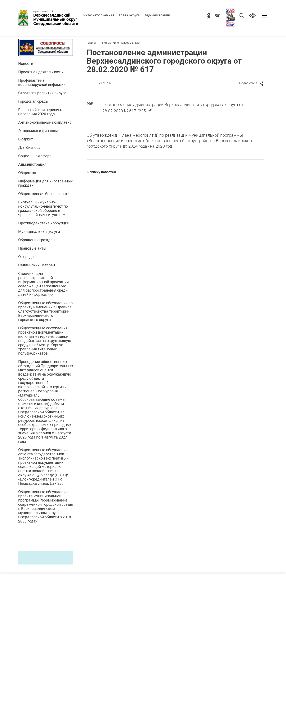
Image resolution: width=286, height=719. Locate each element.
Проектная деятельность (40, 72)
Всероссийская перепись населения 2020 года (40, 112)
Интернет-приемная (98, 15)
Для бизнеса (29, 147)
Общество (27, 173)
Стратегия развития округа (42, 93)
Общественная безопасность (44, 194)
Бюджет (25, 139)
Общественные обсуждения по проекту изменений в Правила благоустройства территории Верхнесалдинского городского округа (45, 311)
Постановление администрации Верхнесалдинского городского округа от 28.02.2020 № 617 (172, 107)
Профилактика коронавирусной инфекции (42, 82)
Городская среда (33, 101)
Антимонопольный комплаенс (44, 122)
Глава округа (129, 15)
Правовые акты (32, 248)
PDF (90, 104)
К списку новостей (101, 172)
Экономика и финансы (38, 131)
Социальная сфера (35, 156)
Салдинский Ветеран (36, 265)
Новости (25, 64)
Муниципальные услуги (39, 231)
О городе (26, 257)
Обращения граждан (36, 240)
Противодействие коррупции (43, 223)
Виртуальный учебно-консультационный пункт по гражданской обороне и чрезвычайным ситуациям (43, 208)
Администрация (157, 15)
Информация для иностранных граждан (45, 183)
